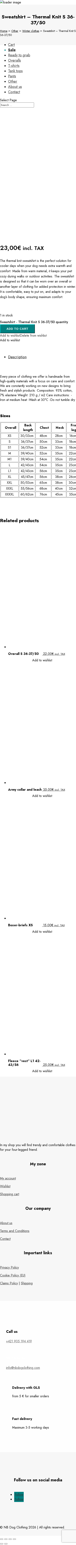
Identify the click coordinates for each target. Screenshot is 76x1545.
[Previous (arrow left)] (1, 1543)
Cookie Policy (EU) (13, 1275)
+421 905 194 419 (19, 1341)
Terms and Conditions (14, 1231)
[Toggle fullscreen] (10, 1539)
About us (6, 1223)
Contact (5, 1238)
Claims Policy (9, 1283)
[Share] (5, 1539)
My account (8, 1178)
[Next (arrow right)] (5, 1543)
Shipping (27, 1283)
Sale (12, 50)
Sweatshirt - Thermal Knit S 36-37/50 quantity (34, 322)
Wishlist (5, 1186)
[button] (23, 335)
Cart (11, 44)
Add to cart (17, 328)
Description (17, 357)
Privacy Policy (9, 1267)
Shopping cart (9, 1194)
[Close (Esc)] (1, 1539)
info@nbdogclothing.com (23, 1367)
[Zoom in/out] (14, 1539)
